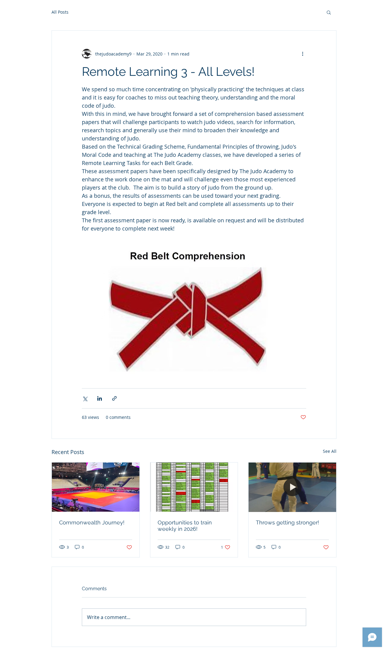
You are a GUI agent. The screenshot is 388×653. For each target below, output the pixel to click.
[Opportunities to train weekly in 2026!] (194, 487)
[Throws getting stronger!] (292, 487)
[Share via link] (114, 398)
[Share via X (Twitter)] (85, 398)
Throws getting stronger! (287, 522)
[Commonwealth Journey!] (95, 487)
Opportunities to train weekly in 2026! (185, 525)
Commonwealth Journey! (92, 522)
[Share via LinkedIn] (99, 398)
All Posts (60, 12)
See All (329, 451)
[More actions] (302, 53)
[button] (329, 12)
